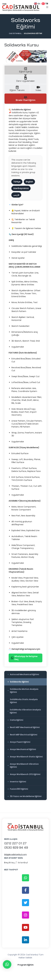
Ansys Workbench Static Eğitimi (26, 756)
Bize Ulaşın (10, 839)
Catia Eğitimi (16, 720)
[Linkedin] (25, 939)
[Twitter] (25, 902)
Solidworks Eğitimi (19, 681)
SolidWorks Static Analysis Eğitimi (24, 701)
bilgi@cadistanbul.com (15, 854)
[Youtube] (25, 927)
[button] (7, 964)
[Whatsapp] (25, 877)
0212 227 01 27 (15, 843)
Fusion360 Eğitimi (19, 789)
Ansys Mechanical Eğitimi (23, 749)
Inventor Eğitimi (18, 781)
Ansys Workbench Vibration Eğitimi (24, 765)
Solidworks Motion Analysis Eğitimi (24, 690)
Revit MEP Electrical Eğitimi (23, 734)
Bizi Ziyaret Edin (13, 858)
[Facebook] (25, 890)
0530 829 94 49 (16, 847)
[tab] (25, 70)
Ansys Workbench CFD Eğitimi (25, 774)
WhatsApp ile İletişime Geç (26, 658)
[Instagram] (25, 915)
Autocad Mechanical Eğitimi (24, 674)
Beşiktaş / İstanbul (16, 862)
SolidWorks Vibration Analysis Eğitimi (25, 711)
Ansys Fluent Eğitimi (20, 742)
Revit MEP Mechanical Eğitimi (25, 727)
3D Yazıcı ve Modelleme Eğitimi (26, 796)
